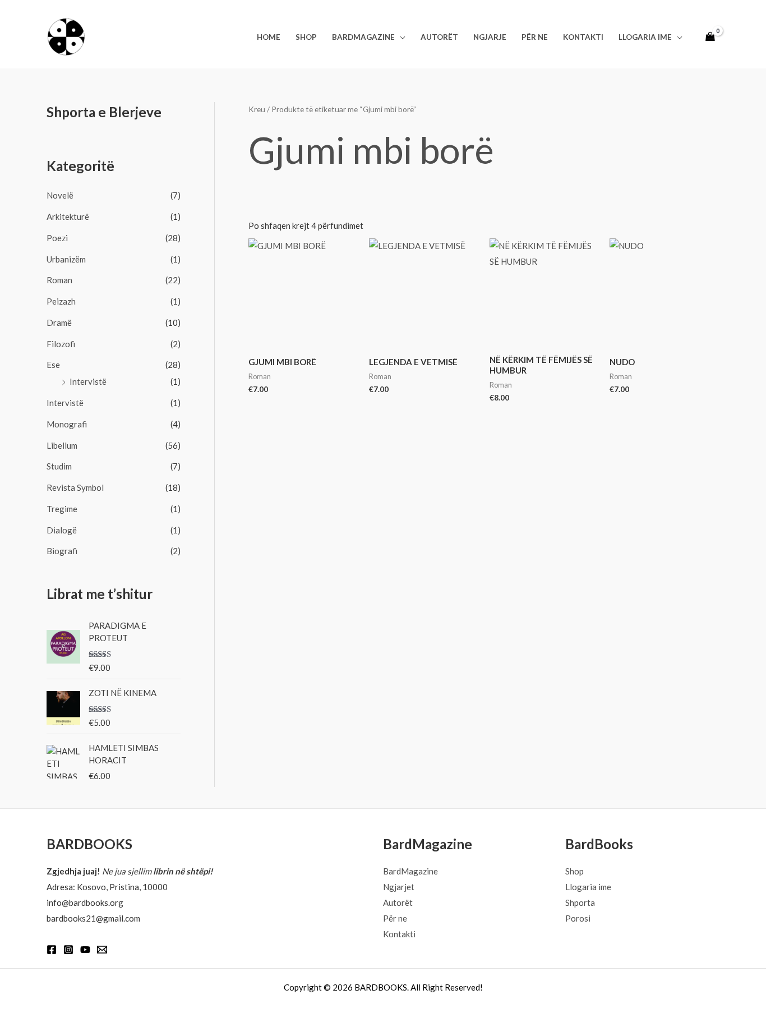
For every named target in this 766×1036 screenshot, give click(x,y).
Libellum (62, 445)
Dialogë (62, 530)
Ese (53, 365)
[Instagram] (68, 950)
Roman (59, 280)
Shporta (580, 902)
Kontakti (583, 37)
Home (268, 37)
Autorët (439, 37)
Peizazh (61, 301)
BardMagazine (363, 37)
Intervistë (88, 381)
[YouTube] (85, 950)
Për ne (535, 37)
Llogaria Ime (645, 37)
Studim (59, 466)
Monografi (67, 424)
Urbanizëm (66, 259)
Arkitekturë (68, 216)
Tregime (62, 509)
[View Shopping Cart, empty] (710, 37)
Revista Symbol (75, 487)
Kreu (256, 109)
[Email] (102, 950)
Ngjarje (489, 37)
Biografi (62, 551)
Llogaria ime (588, 887)
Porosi (577, 918)
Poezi (57, 238)
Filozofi (61, 344)
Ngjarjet (398, 887)
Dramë (59, 322)
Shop (306, 37)
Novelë (60, 195)
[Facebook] (52, 950)
